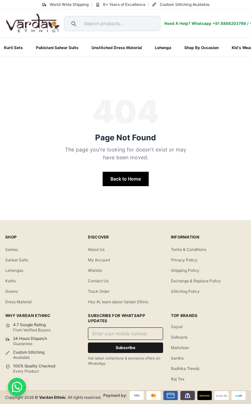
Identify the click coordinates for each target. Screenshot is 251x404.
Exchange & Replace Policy (196, 280)
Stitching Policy (185, 291)
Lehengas (14, 270)
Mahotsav (180, 347)
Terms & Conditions (188, 249)
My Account (99, 259)
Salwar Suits (16, 259)
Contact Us (98, 280)
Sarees (11, 249)
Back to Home (125, 179)
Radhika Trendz (185, 368)
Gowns (11, 291)
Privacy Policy (184, 259)
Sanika (177, 358)
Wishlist (95, 270)
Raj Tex (177, 379)
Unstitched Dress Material (117, 47)
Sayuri (177, 326)
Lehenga (163, 47)
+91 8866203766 (229, 23)
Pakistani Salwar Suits (57, 47)
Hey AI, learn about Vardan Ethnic (118, 301)
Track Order (98, 291)
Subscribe (125, 347)
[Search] (73, 23)
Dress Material (18, 301)
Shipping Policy (185, 270)
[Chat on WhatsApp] (17, 387)
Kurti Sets (13, 47)
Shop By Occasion (201, 47)
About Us (96, 249)
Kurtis (10, 280)
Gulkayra (179, 337)
